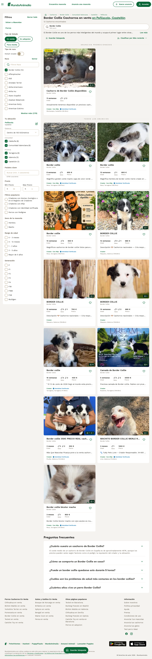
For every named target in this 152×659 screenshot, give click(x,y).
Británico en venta (43, 606)
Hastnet (26, 644)
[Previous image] (48, 68)
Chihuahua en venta (13, 603)
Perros (8, 28)
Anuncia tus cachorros (133, 623)
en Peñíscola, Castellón (108, 18)
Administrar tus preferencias (15, 655)
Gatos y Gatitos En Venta (46, 599)
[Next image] (91, 68)
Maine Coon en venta (44, 616)
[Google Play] (117, 644)
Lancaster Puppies (85, 644)
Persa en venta (41, 619)
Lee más (143, 33)
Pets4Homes (14, 644)
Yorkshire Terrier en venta (16, 609)
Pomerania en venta (13, 613)
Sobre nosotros (130, 603)
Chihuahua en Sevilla (75, 613)
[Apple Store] (137, 644)
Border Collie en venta (14, 616)
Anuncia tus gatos (131, 626)
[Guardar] (90, 91)
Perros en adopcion (74, 625)
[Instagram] (131, 633)
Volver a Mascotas (13, 22)
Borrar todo (32, 17)
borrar (34, 59)
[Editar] (36, 123)
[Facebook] (126, 633)
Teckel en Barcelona (74, 603)
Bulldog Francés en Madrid (77, 606)
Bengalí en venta (42, 613)
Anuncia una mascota (81, 4)
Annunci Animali (68, 644)
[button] (69, 68)
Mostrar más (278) (29, 113)
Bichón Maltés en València (77, 609)
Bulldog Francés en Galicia (77, 616)
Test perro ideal (131, 629)
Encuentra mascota (57, 4)
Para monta (12, 45)
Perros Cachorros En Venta (16, 599)
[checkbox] (6, 70)
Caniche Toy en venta (14, 623)
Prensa (127, 613)
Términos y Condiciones (35, 653)
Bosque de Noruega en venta (47, 603)
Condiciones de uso (132, 616)
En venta (11, 39)
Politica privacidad (132, 606)
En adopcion (25, 39)
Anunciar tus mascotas (134, 619)
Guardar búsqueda (57, 38)
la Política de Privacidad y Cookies (56, 653)
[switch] (20, 54)
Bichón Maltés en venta (15, 606)
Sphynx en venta (42, 609)
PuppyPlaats (37, 644)
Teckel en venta (11, 619)
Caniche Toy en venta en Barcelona (76, 620)
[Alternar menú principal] (2, 4)
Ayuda (126, 609)
